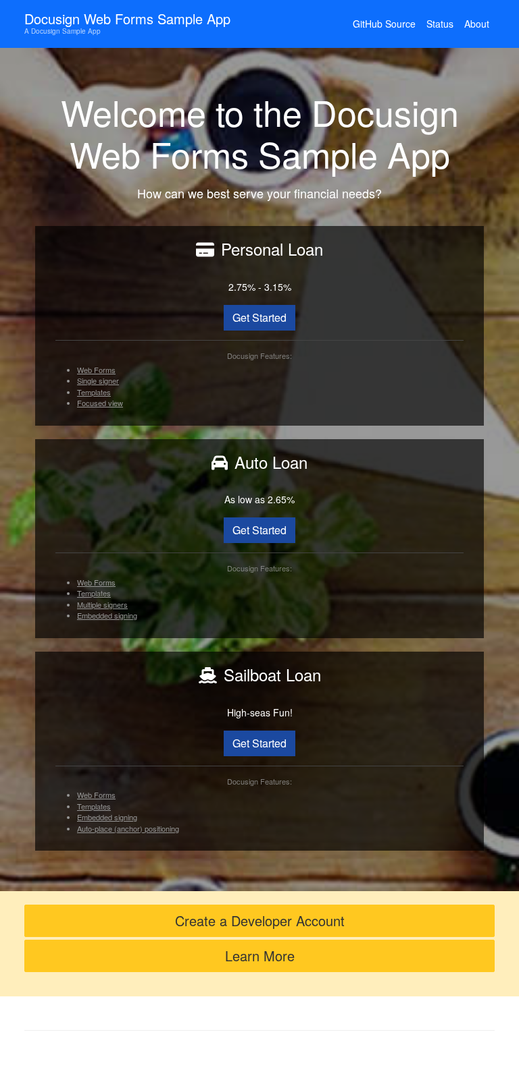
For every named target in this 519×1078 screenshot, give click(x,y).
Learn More (260, 955)
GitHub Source (384, 23)
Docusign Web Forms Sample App (127, 22)
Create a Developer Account (260, 920)
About (476, 23)
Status (439, 23)
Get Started (259, 317)
